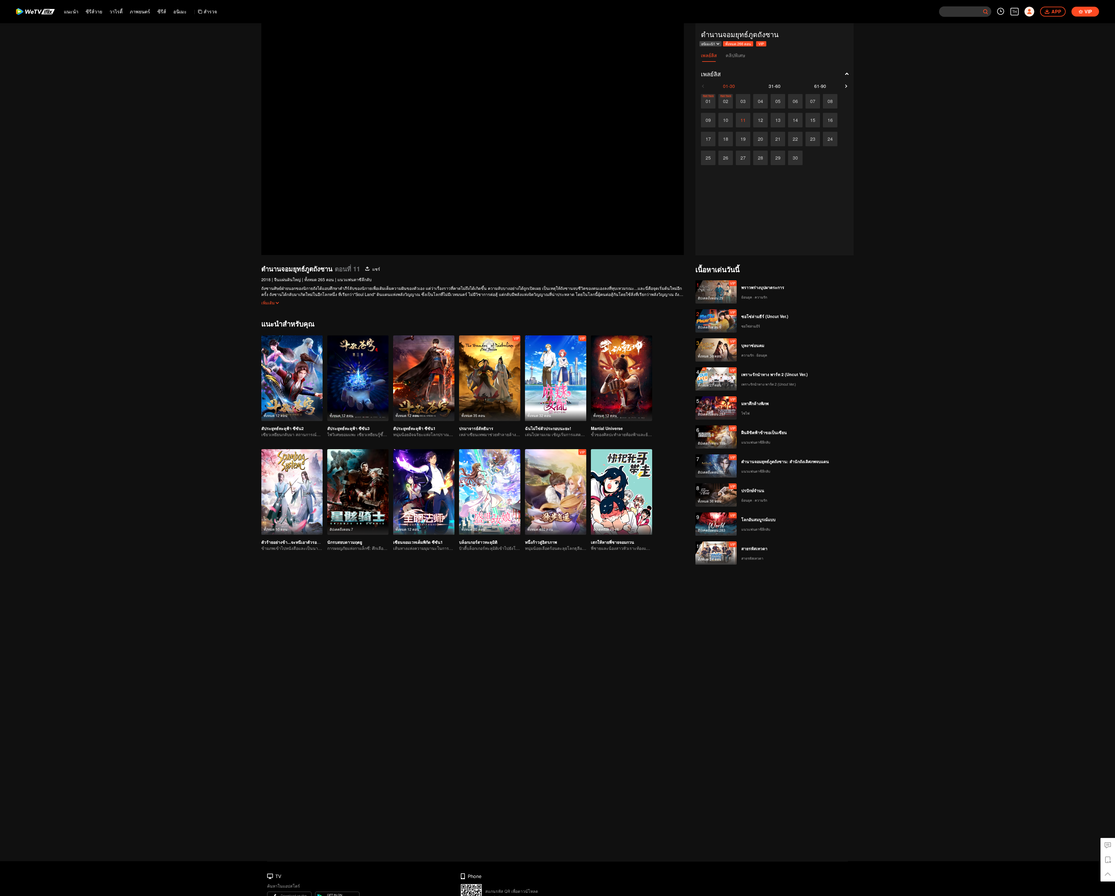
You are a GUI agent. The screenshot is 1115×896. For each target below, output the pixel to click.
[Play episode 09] (708, 120)
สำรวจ (210, 11)
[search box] (985, 11)
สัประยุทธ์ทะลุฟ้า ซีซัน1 (414, 428)
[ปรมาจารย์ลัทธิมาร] (489, 378)
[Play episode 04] (760, 101)
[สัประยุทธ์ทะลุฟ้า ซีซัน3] (358, 378)
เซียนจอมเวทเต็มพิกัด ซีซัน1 (418, 542)
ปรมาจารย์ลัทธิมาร (476, 428)
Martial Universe (607, 428)
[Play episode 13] (778, 120)
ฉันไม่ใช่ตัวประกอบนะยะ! (548, 428)
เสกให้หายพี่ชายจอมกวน (612, 542)
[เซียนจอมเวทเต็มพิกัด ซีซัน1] (423, 492)
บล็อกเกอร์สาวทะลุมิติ (478, 542)
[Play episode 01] (708, 101)
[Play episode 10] (725, 120)
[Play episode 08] (830, 101)
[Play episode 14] (795, 120)
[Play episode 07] (812, 101)
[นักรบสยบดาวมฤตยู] (358, 492)
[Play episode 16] (830, 120)
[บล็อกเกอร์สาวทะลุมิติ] (489, 492)
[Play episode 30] (795, 158)
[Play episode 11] (743, 120)
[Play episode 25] (708, 158)
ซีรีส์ (161, 11)
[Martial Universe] (621, 378)
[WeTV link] (35, 11)
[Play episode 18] (725, 139)
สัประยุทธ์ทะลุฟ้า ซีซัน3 (348, 428)
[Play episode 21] (778, 139)
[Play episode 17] (708, 139)
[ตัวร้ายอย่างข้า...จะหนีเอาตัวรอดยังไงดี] (292, 492)
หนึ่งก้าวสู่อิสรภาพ (541, 542)
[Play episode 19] (743, 139)
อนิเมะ (180, 11)
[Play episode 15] (812, 120)
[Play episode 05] (778, 101)
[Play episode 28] (760, 158)
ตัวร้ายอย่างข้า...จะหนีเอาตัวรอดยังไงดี (295, 542)
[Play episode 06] (795, 101)
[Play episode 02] (725, 101)
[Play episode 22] (795, 139)
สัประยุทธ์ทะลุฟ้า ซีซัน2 (282, 428)
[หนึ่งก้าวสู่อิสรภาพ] (555, 492)
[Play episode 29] (778, 158)
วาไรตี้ (116, 11)
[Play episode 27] (743, 158)
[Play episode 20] (760, 139)
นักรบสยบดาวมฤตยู (344, 542)
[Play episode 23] (812, 139)
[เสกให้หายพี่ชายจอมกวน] (621, 492)
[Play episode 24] (830, 139)
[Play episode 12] (760, 120)
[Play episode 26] (725, 158)
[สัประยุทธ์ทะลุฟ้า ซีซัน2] (292, 378)
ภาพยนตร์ (140, 11)
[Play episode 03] (743, 101)
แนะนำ (71, 11)
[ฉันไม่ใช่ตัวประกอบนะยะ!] (555, 378)
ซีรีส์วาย (94, 11)
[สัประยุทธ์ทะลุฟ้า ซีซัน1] (423, 378)
